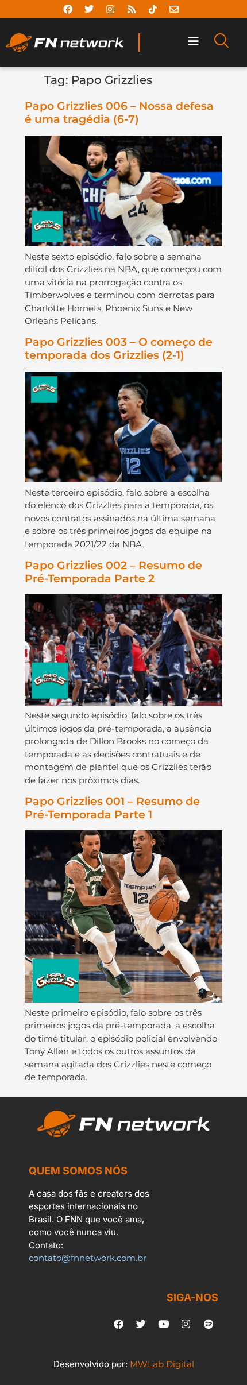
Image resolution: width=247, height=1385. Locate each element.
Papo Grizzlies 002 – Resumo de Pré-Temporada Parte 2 (113, 572)
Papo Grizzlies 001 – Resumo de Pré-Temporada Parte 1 (112, 808)
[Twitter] (89, 9)
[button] (193, 41)
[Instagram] (110, 9)
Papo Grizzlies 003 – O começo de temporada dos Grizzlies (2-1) (119, 348)
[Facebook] (68, 9)
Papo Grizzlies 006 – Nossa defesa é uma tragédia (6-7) (119, 112)
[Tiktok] (153, 9)
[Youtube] (163, 1324)
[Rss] (131, 9)
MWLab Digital (162, 1364)
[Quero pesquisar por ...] (221, 42)
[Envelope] (174, 9)
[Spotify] (208, 1324)
